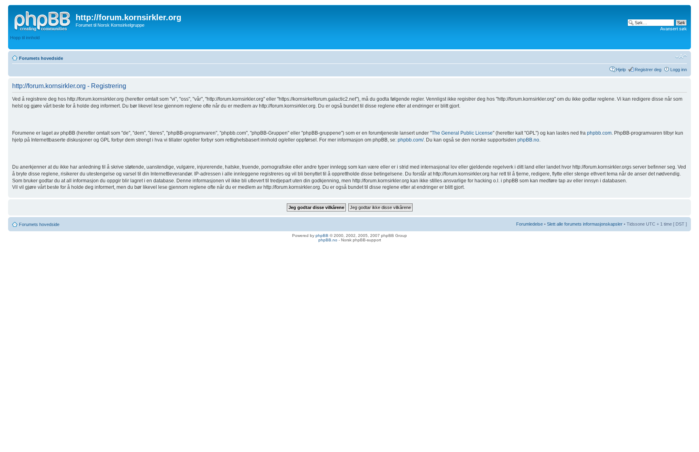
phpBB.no (528, 140)
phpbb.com (599, 133)
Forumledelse (529, 224)
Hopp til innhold (25, 37)
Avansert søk (673, 28)
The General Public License (462, 133)
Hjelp (621, 69)
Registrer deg (648, 69)
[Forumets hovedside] (43, 20)
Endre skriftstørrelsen (681, 56)
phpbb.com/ (411, 140)
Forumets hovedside (41, 58)
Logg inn (678, 69)
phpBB (322, 235)
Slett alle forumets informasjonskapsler (585, 224)
